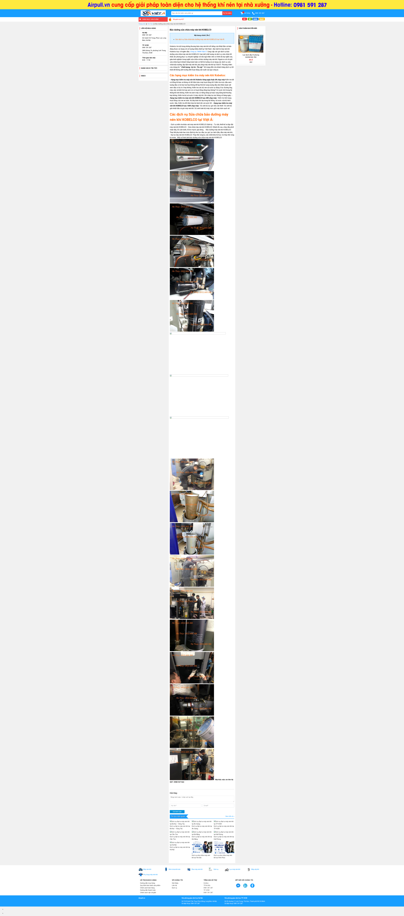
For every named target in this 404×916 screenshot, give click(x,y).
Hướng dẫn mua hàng (147, 883)
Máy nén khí (147, 869)
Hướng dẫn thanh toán (148, 890)
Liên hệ (174, 885)
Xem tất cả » (229, 816)
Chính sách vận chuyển (148, 892)
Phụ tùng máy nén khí (150, 874)
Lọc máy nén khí (235, 869)
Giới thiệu (175, 883)
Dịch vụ (216, 869)
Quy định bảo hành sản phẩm (150, 885)
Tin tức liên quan (178, 816)
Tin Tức (150, 24)
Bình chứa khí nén (174, 869)
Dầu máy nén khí (197, 869)
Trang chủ (142, 24)
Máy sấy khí (255, 869)
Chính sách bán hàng (147, 888)
